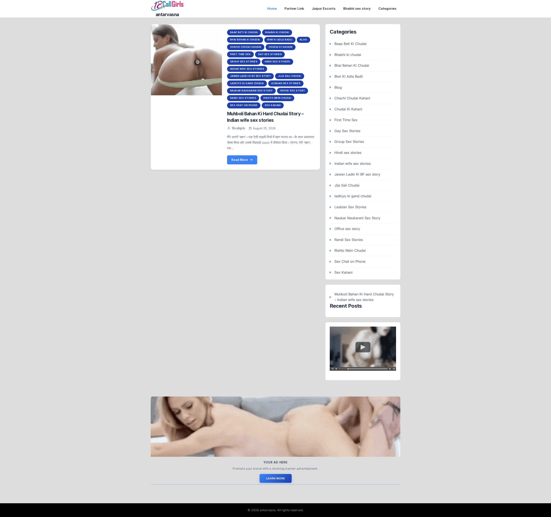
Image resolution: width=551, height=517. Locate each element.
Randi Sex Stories (243, 97)
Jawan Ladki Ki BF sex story (250, 75)
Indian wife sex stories (247, 68)
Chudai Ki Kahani (281, 46)
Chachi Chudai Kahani (245, 46)
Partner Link (294, 8)
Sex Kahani (273, 105)
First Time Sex (240, 54)
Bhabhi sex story (357, 8)
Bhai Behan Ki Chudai (245, 39)
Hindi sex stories (277, 61)
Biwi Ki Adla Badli (280, 39)
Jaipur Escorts (324, 8)
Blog (303, 39)
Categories (387, 8)
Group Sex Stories (244, 61)
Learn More (275, 478)
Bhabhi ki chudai (277, 32)
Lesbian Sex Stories (286, 83)
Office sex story (292, 90)
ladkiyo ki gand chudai (247, 83)
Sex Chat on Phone (244, 105)
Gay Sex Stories (270, 54)
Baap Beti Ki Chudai (244, 32)
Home (272, 8)
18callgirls (238, 128)
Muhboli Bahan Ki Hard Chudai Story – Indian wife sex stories (364, 297)
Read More (239, 160)
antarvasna (167, 14)
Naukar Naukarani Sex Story (251, 90)
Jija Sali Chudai (289, 75)
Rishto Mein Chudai (277, 97)
